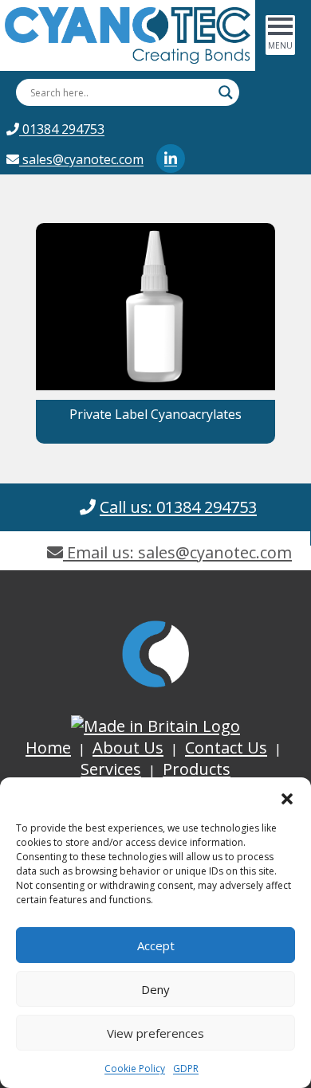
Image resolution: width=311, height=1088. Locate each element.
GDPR (186, 1068)
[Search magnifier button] (226, 92)
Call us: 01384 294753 (178, 507)
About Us (128, 747)
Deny (155, 989)
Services (111, 769)
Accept (156, 945)
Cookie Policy (134, 1068)
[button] (287, 797)
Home (48, 747)
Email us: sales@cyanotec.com (177, 552)
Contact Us (226, 747)
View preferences (155, 1033)
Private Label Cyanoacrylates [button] (155, 414)
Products (196, 769)
